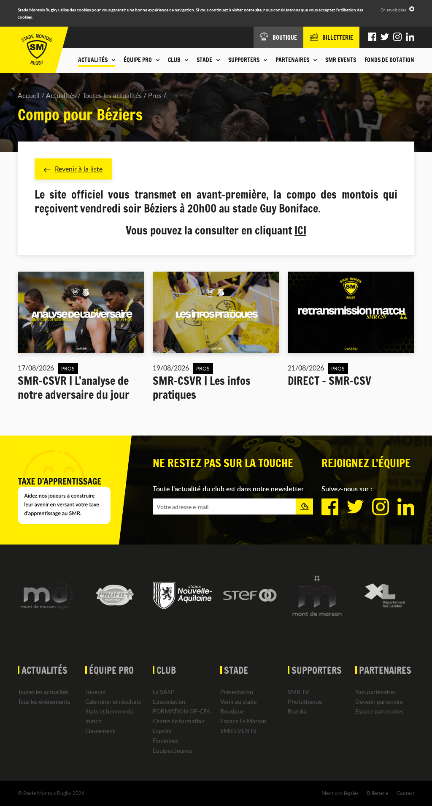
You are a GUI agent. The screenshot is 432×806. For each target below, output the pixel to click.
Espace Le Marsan (243, 721)
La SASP (164, 692)
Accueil (29, 95)
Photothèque (305, 701)
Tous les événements (44, 701)
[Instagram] (397, 37)
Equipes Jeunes (172, 750)
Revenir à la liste (79, 169)
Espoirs (162, 731)
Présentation (236, 692)
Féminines (165, 740)
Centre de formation (179, 721)
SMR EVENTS (340, 60)
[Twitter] (385, 37)
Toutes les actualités (112, 95)
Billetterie (377, 793)
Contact (405, 793)
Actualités (61, 95)
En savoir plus (393, 10)
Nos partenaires (375, 692)
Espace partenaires (379, 711)
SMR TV (298, 692)
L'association (169, 701)
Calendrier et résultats (113, 701)
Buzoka (297, 711)
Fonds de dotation (389, 60)
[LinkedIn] (410, 37)
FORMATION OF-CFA (182, 711)
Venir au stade (238, 701)
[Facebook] (372, 37)
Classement (100, 731)
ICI (300, 230)
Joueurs (95, 692)
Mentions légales (340, 793)
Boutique (232, 711)
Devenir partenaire (379, 701)
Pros (155, 95)
